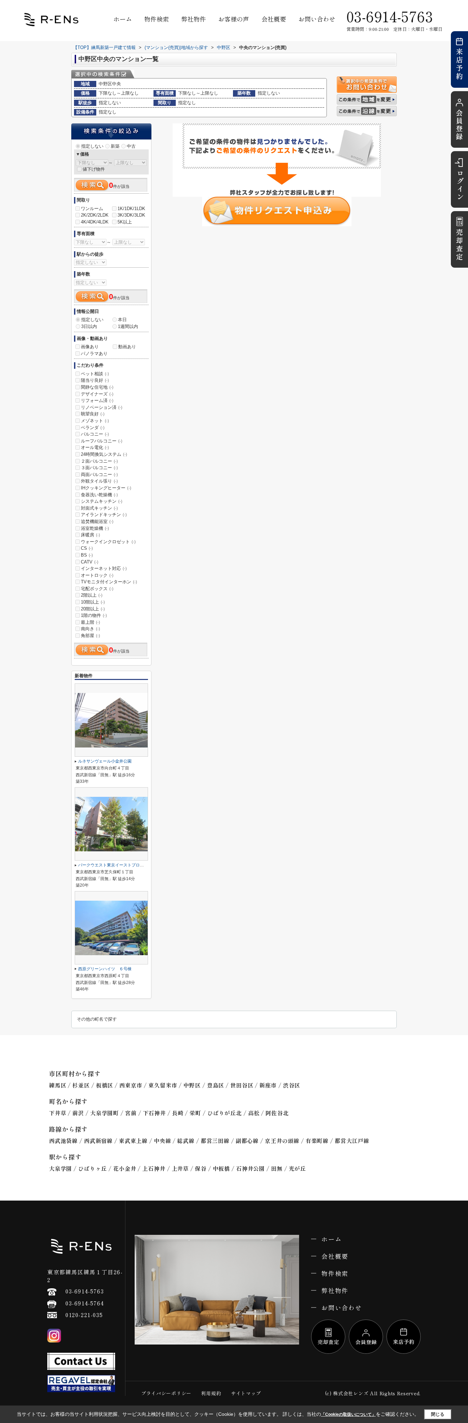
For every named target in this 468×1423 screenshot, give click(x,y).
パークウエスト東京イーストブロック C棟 (118, 865)
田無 (277, 1168)
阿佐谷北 (277, 1113)
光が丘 (297, 1168)
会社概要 (273, 18)
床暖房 (90, 534)
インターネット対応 (104, 568)
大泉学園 (60, 1168)
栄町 (195, 1113)
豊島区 (215, 1085)
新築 (115, 146)
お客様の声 (233, 18)
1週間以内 (128, 326)
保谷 (201, 1168)
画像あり (90, 346)
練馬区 (57, 1085)
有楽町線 (317, 1140)
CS (87, 548)
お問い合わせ (316, 18)
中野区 (191, 1085)
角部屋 (90, 635)
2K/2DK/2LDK (95, 215)
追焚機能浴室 (97, 521)
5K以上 (125, 221)
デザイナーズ (97, 394)
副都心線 (247, 1140)
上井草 (180, 1168)
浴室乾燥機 (95, 528)
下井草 (57, 1113)
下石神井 (154, 1113)
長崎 (178, 1113)
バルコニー (95, 434)
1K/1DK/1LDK (131, 208)
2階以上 (91, 595)
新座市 (267, 1085)
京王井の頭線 (282, 1140)
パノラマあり (94, 353)
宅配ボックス (97, 588)
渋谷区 (291, 1085)
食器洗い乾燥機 (99, 494)
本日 (122, 319)
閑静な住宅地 (97, 387)
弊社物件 (193, 18)
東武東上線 (133, 1140)
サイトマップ (246, 1393)
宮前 (131, 1113)
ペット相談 (95, 373)
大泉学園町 (104, 1113)
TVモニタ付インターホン (109, 581)
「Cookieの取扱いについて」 (348, 1414)
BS (87, 555)
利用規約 (211, 1393)
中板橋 (221, 1168)
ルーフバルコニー (101, 440)
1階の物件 (94, 615)
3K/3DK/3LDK (131, 215)
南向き (90, 628)
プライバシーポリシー (166, 1393)
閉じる (437, 1414)
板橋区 (104, 1085)
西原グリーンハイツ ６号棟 (105, 968)
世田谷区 (241, 1085)
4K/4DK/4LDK (95, 221)
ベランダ (92, 427)
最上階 (90, 622)
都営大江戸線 (352, 1140)
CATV (89, 561)
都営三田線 (215, 1140)
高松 (254, 1113)
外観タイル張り (99, 481)
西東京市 (130, 1085)
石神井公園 (250, 1168)
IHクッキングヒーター (106, 487)
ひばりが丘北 (224, 1113)
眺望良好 (92, 413)
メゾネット (95, 420)
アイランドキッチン (104, 514)
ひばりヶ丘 (92, 1168)
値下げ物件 (94, 169)
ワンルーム (92, 208)
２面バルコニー (99, 461)
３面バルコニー (99, 467)
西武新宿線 (98, 1140)
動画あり (127, 346)
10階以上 (93, 602)
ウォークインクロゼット (108, 541)
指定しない (92, 146)
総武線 (185, 1140)
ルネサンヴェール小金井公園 (105, 761)
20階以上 (93, 608)
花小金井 (124, 1168)
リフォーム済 (97, 400)
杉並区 (80, 1085)
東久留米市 (162, 1085)
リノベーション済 (101, 407)
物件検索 (156, 18)
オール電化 (95, 447)
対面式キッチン (99, 508)
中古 (131, 146)
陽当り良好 (95, 380)
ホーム (122, 18)
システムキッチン (101, 501)
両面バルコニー (99, 474)
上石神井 (153, 1168)
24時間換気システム (104, 454)
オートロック (97, 575)
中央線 (162, 1140)
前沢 (78, 1113)
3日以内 (89, 326)
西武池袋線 (63, 1140)
